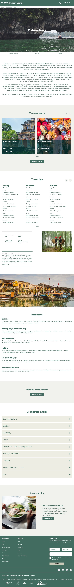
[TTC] (16, 583)
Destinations (9, 7)
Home (2, 7)
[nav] (37, 226)
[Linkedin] (68, 570)
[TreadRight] (7, 583)
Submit (57, 563)
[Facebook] (60, 570)
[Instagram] (71, 570)
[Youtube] (64, 570)
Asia (15, 7)
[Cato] (22, 583)
